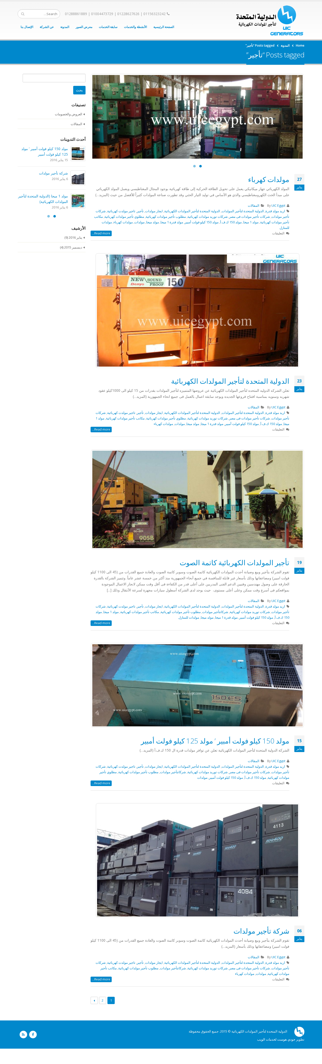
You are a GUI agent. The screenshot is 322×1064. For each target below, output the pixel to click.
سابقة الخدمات (108, 27)
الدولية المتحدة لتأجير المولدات (243, 226)
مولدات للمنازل (188, 633)
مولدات (139, 237)
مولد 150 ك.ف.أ (231, 237)
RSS (23, 1050)
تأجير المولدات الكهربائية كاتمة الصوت (234, 578)
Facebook (33, 1050)
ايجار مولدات (154, 226)
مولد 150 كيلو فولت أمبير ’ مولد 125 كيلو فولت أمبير (215, 756)
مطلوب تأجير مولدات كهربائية (166, 232)
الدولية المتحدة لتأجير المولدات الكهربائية (192, 226)
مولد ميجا (152, 237)
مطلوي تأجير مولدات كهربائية (124, 232)
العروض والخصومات (68, 114)
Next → (94, 1015)
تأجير (140, 226)
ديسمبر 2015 (73, 247)
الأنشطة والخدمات (135, 27)
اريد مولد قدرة (275, 226)
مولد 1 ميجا (251, 237)
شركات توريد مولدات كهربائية (207, 232)
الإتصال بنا (27, 27)
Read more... (101, 248)
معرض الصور (84, 27)
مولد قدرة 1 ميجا (171, 237)
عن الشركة (47, 27)
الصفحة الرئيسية (163, 27)
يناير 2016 (75, 237)
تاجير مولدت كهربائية (121, 226)
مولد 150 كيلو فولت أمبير (202, 237)
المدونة (64, 27)
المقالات (253, 221)
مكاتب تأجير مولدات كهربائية (125, 434)
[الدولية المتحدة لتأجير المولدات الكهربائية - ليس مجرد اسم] (269, 20)
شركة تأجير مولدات (261, 946)
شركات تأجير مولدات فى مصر (249, 232)
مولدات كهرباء (268, 194)
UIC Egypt (278, 221)
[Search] (23, 14)
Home (300, 45)
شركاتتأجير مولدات (215, 627)
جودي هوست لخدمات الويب (276, 1055)
